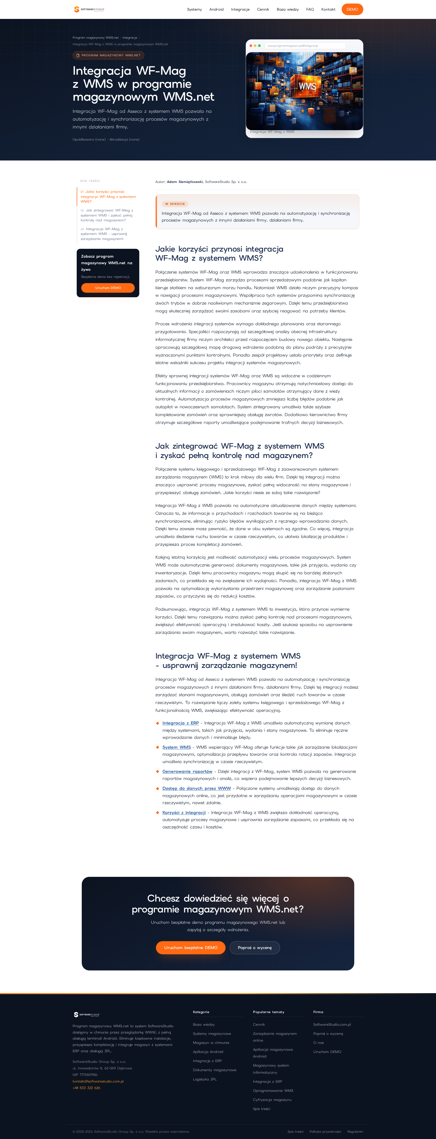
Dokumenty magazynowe (214, 1070)
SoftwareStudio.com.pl (332, 1024)
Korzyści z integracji (184, 812)
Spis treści (261, 1108)
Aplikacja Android (208, 1051)
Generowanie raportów (187, 771)
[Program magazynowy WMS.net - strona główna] (89, 9)
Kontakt (328, 9)
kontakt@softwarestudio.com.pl (98, 1081)
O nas (318, 1042)
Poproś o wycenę (255, 947)
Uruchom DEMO (108, 288)
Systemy (194, 9)
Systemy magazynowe (212, 1033)
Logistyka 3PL (205, 1079)
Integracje (240, 9)
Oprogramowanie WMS (273, 1090)
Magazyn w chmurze (211, 1042)
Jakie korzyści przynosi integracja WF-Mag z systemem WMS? (108, 196)
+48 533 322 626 (86, 1088)
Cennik (263, 9)
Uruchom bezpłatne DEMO (190, 947)
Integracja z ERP (180, 723)
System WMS (176, 747)
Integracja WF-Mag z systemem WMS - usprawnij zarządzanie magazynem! (104, 234)
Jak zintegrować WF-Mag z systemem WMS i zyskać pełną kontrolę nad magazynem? (107, 215)
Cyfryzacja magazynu (272, 1099)
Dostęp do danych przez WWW (196, 788)
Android (216, 9)
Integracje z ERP (207, 1061)
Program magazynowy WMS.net (96, 38)
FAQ (310, 9)
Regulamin (355, 1131)
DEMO (352, 9)
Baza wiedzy (288, 9)
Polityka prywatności (325, 1131)
